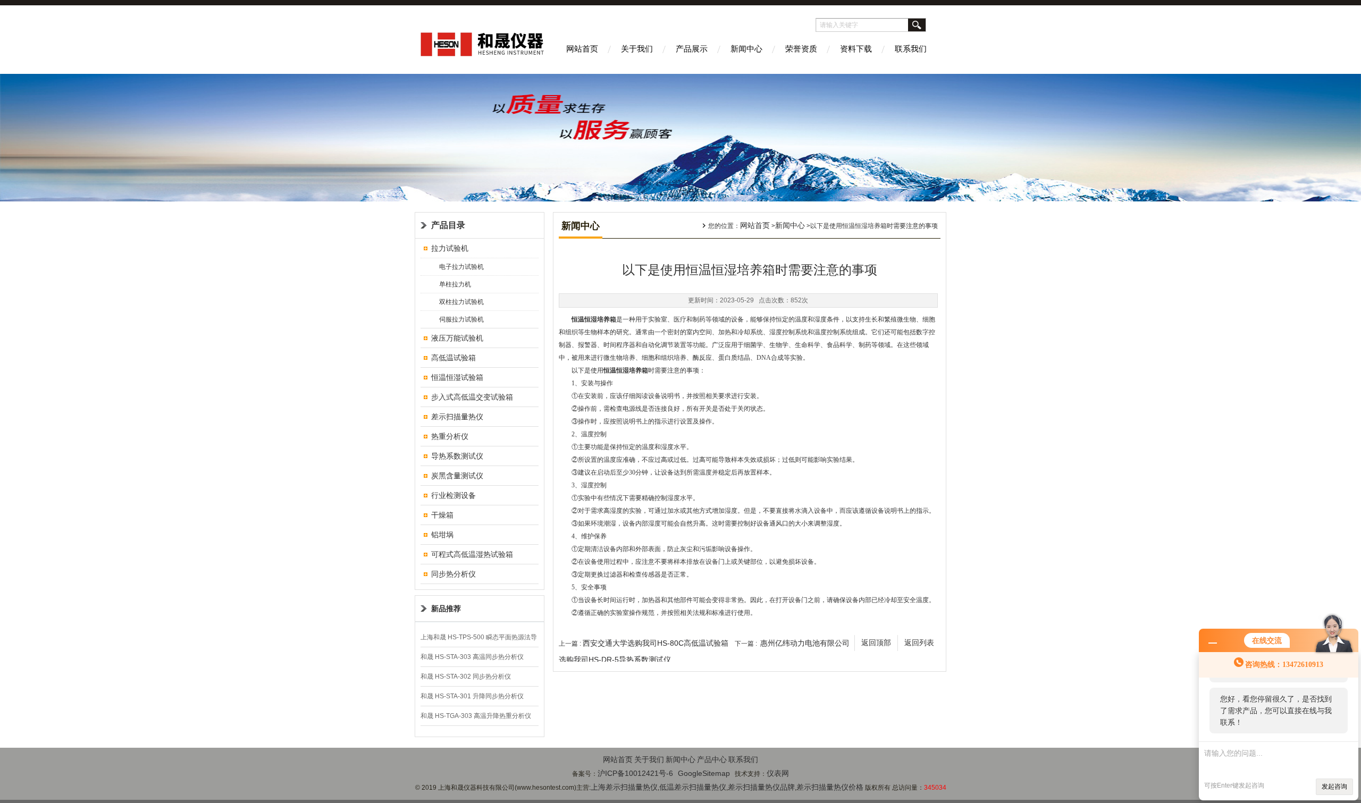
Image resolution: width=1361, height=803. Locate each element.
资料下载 (856, 48)
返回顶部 (876, 643)
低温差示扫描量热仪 (692, 787)
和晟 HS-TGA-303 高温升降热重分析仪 (476, 716)
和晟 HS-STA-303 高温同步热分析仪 (472, 657)
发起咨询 (1334, 786)
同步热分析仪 (453, 574)
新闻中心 (746, 48)
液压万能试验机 (457, 338)
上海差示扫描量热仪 (624, 787)
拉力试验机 (449, 248)
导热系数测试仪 (457, 456)
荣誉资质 (801, 48)
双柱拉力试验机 (461, 302)
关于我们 (637, 48)
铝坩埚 (442, 534)
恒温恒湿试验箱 (457, 377)
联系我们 (911, 48)
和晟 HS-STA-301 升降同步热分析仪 (472, 696)
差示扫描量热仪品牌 (761, 787)
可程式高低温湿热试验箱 (472, 554)
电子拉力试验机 (461, 267)
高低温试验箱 (453, 357)
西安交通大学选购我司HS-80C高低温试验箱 (655, 643)
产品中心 (712, 759)
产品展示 (692, 48)
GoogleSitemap (704, 773)
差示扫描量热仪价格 (829, 787)
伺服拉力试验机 (461, 319)
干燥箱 (442, 515)
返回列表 (919, 643)
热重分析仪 (449, 436)
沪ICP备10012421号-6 (635, 773)
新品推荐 (446, 608)
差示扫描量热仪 (457, 416)
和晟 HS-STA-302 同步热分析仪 (466, 676)
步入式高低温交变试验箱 (472, 397)
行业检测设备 (453, 495)
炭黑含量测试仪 (457, 475)
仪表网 (778, 773)
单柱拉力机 (455, 284)
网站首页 (582, 48)
